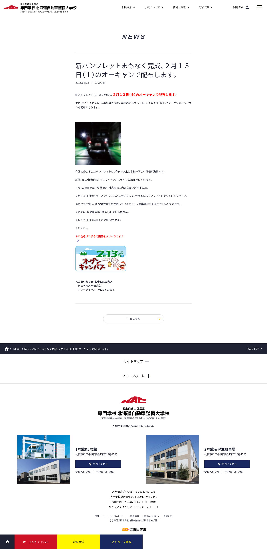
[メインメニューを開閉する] (259, 7)
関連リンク (100, 516)
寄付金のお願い (151, 516)
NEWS (16, 349)
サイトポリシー (118, 516)
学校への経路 (83, 472)
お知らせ (100, 82)
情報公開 (167, 516)
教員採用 (134, 516)
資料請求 (78, 542)
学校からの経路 (105, 472)
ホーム (7, 349)
